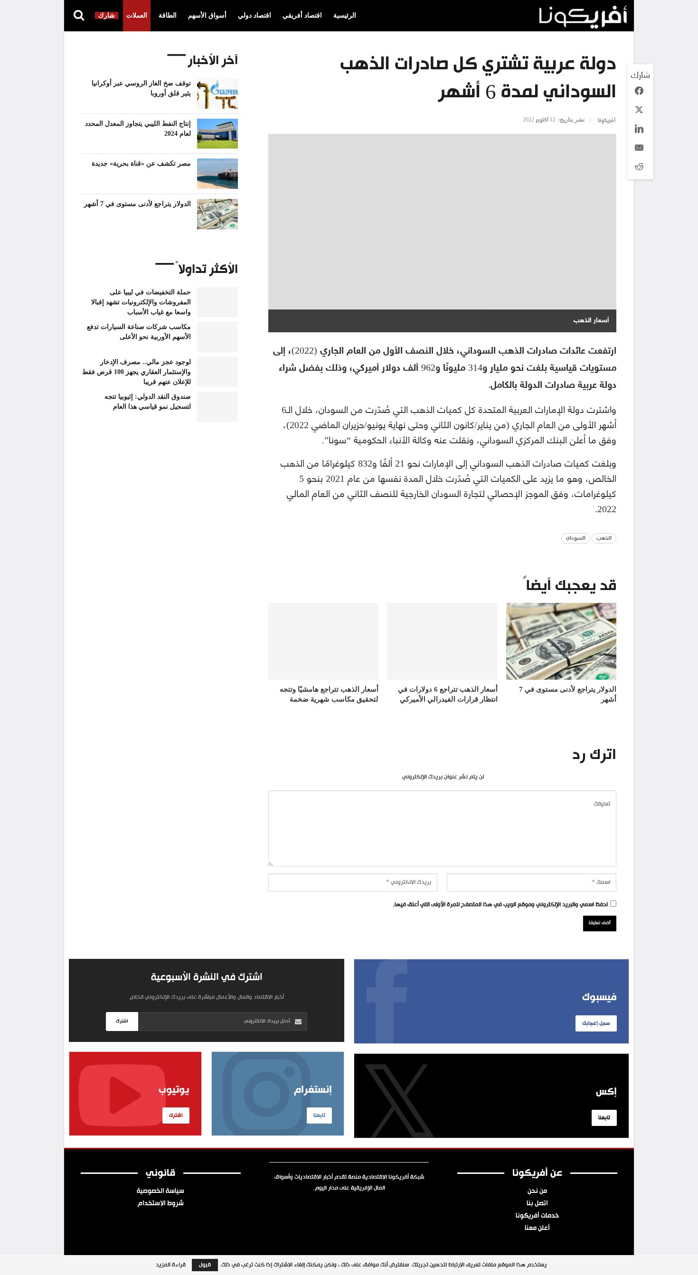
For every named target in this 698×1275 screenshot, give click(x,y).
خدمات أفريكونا (537, 1216)
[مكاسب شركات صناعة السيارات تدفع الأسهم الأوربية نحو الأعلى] (217, 337)
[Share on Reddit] (639, 166)
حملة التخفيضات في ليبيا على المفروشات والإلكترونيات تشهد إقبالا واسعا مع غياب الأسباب (141, 302)
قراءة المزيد (171, 1265)
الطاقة (168, 15)
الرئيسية (344, 15)
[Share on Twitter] (639, 109)
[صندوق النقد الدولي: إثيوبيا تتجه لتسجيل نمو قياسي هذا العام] (217, 407)
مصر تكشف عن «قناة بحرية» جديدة (141, 163)
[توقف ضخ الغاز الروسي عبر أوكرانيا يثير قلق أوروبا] (217, 93)
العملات (136, 15)
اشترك (122, 1021)
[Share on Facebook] (639, 90)
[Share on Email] (639, 147)
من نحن (537, 1191)
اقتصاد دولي (254, 15)
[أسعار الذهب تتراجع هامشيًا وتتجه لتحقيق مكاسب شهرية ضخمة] (323, 641)
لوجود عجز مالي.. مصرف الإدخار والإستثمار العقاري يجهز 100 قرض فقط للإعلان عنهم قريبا (136, 371)
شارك (106, 15)
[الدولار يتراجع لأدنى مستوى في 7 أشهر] (561, 641)
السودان (575, 538)
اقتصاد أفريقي (302, 15)
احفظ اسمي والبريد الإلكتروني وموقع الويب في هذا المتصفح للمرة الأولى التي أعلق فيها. (500, 905)
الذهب (604, 538)
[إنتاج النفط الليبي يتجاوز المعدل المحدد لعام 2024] (217, 134)
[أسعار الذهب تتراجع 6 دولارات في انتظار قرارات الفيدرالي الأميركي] (442, 641)
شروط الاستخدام (161, 1203)
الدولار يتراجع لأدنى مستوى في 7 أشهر (137, 203)
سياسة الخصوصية (160, 1191)
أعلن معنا (537, 1228)
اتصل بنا (537, 1203)
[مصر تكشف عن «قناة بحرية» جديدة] (217, 174)
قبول (205, 1265)
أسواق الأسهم (207, 15)
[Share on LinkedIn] (639, 128)
